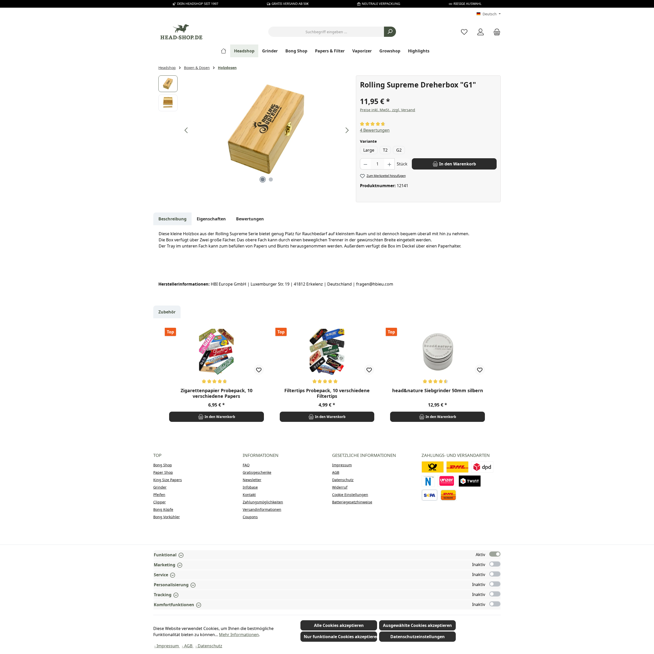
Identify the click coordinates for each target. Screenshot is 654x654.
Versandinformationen (262, 509)
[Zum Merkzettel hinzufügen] (259, 370)
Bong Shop (162, 465)
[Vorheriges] (186, 130)
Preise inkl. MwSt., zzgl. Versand (387, 109)
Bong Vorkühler (166, 516)
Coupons (250, 516)
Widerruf (339, 487)
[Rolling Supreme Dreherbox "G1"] (267, 130)
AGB (335, 472)
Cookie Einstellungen (350, 494)
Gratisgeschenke (257, 472)
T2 (385, 150)
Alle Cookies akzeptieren (339, 625)
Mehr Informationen (239, 634)
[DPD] (482, 467)
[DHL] (457, 467)
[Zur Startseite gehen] (181, 31)
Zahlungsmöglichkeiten (263, 502)
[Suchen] (390, 32)
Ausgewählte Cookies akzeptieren (417, 625)
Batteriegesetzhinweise (352, 502)
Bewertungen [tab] (250, 219)
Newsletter (252, 479)
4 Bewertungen (375, 130)
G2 (399, 150)
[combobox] (326, 32)
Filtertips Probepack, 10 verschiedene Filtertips (327, 393)
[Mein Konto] (480, 32)
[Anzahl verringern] (365, 164)
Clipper (159, 502)
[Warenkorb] (495, 32)
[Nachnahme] (448, 495)
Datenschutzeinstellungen (417, 636)
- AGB (187, 646)
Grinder (160, 487)
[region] (254, 130)
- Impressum (167, 646)
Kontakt (249, 494)
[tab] (172, 218)
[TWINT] (470, 481)
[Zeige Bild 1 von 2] (263, 179)
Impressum (342, 465)
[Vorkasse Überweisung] (430, 495)
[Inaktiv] (494, 564)
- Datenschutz (208, 646)
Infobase (250, 487)
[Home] (225, 50)
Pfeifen (159, 494)
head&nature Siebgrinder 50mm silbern (437, 390)
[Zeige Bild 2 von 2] (271, 179)
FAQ (246, 465)
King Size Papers (167, 479)
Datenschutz (343, 479)
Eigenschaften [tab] (211, 219)
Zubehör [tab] (167, 312)
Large (368, 150)
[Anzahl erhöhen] (389, 164)
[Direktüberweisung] (446, 481)
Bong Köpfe (163, 509)
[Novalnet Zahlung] (428, 481)
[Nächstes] (347, 130)
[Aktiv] (494, 554)
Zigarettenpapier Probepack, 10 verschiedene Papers (216, 393)
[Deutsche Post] (433, 467)
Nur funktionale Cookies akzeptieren (340, 636)
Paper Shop (163, 472)
